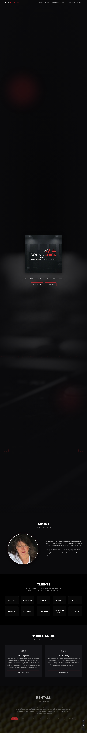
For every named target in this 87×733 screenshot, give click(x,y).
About (41, 2)
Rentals (64, 2)
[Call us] (83, 721)
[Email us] (83, 725)
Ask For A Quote (23, 672)
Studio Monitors (70, 718)
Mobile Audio (55, 2)
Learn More (50, 284)
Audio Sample (63, 672)
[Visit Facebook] (83, 729)
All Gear (14, 718)
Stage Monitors (50, 718)
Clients (47, 2)
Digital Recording (24, 718)
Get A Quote (37, 284)
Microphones (60, 718)
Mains (41, 718)
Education (72, 2)
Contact (79, 2)
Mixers (34, 718)
